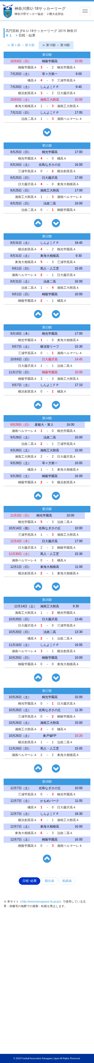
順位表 (49, 881)
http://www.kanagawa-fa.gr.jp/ (41, 901)
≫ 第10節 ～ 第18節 (56, 45)
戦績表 (67, 881)
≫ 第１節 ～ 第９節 (20, 45)
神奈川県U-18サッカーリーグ (40, 11)
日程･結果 (29, 881)
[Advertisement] (47, 947)
